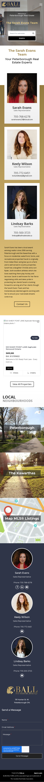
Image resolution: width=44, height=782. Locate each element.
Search (22, 38)
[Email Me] (27, 587)
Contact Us (22, 304)
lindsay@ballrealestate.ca (22, 235)
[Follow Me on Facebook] (17, 587)
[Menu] (40, 4)
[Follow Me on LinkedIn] (22, 587)
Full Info (9, 368)
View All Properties (22, 384)
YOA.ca (21, 773)
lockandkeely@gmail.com (22, 176)
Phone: (17, 583)
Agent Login (38, 773)
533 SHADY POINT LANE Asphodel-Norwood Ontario (21, 348)
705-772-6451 (26, 627)
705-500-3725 (26, 671)
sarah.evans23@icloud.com (22, 119)
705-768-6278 (26, 583)
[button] (6, 331)
